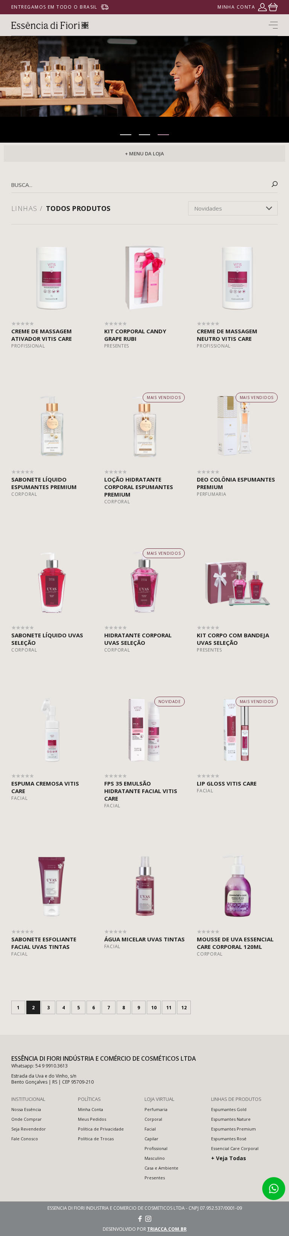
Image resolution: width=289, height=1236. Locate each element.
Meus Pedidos (92, 1119)
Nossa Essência (26, 1109)
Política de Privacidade (101, 1129)
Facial (150, 1129)
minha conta (236, 7)
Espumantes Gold (228, 1109)
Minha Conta (90, 1109)
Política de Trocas (96, 1138)
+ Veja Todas (228, 1158)
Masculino (154, 1158)
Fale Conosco (24, 1138)
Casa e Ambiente (161, 1168)
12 (184, 1007)
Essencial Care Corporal (235, 1148)
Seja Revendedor (28, 1129)
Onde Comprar (26, 1119)
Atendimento (273, 1188)
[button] (125, 134)
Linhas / (27, 208)
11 (169, 1007)
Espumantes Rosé (228, 1138)
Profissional (155, 1148)
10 (154, 1007)
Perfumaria (155, 1109)
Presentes (154, 1177)
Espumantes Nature (231, 1119)
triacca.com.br (167, 1229)
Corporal (153, 1119)
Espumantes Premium (233, 1129)
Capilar (151, 1138)
